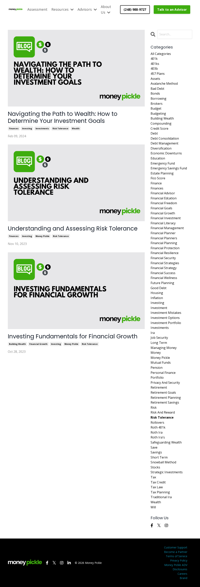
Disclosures (180, 569)
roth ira (156, 432)
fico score (158, 178)
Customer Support (175, 547)
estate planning (162, 173)
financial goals (161, 208)
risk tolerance (60, 128)
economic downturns (166, 153)
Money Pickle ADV (175, 565)
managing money (164, 348)
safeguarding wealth (166, 442)
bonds (155, 93)
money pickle (42, 236)
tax (153, 477)
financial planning (164, 243)
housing (157, 293)
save (154, 447)
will (153, 507)
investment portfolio (166, 323)
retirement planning (166, 397)
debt (154, 133)
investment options (165, 318)
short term (159, 457)
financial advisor (163, 193)
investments (42, 128)
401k (154, 58)
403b (154, 68)
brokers (156, 103)
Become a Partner (175, 552)
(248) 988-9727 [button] (135, 9)
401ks (155, 64)
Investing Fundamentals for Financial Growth (73, 336)
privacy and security (165, 382)
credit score (159, 128)
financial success (163, 273)
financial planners (164, 238)
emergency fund (163, 163)
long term (159, 343)
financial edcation (164, 198)
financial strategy (164, 268)
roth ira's (158, 437)
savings (156, 452)
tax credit (158, 482)
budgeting (158, 113)
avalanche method (164, 83)
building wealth (17, 344)
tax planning (160, 492)
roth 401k (158, 427)
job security (159, 337)
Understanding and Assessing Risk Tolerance (73, 228)
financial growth (38, 344)
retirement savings (165, 402)
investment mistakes (166, 313)
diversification (161, 148)
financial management (167, 228)
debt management (164, 143)
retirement (159, 387)
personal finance (163, 373)
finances (14, 128)
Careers (182, 574)
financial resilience (165, 253)
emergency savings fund (169, 168)
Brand (183, 578)
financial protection (165, 248)
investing (27, 128)
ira (153, 333)
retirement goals (163, 392)
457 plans (158, 73)
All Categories (161, 54)
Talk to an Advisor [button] (172, 9)
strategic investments (167, 472)
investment (159, 308)
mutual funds (161, 362)
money (156, 352)
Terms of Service (176, 556)
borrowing (158, 98)
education (158, 158)
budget (156, 108)
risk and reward (163, 412)
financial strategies (165, 263)
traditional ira (161, 497)
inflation (157, 298)
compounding (161, 123)
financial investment (166, 218)
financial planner (163, 233)
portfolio (157, 377)
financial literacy (163, 223)
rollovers (157, 422)
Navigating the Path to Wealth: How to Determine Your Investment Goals (62, 117)
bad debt (157, 88)
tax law (157, 487)
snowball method (163, 462)
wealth (75, 128)
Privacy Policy (178, 560)
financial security (163, 258)
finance (156, 183)
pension (156, 367)
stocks (155, 467)
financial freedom (164, 203)
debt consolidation (165, 138)
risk (154, 407)
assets (155, 79)
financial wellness (164, 278)
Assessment (37, 9)
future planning (162, 283)
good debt (158, 288)
